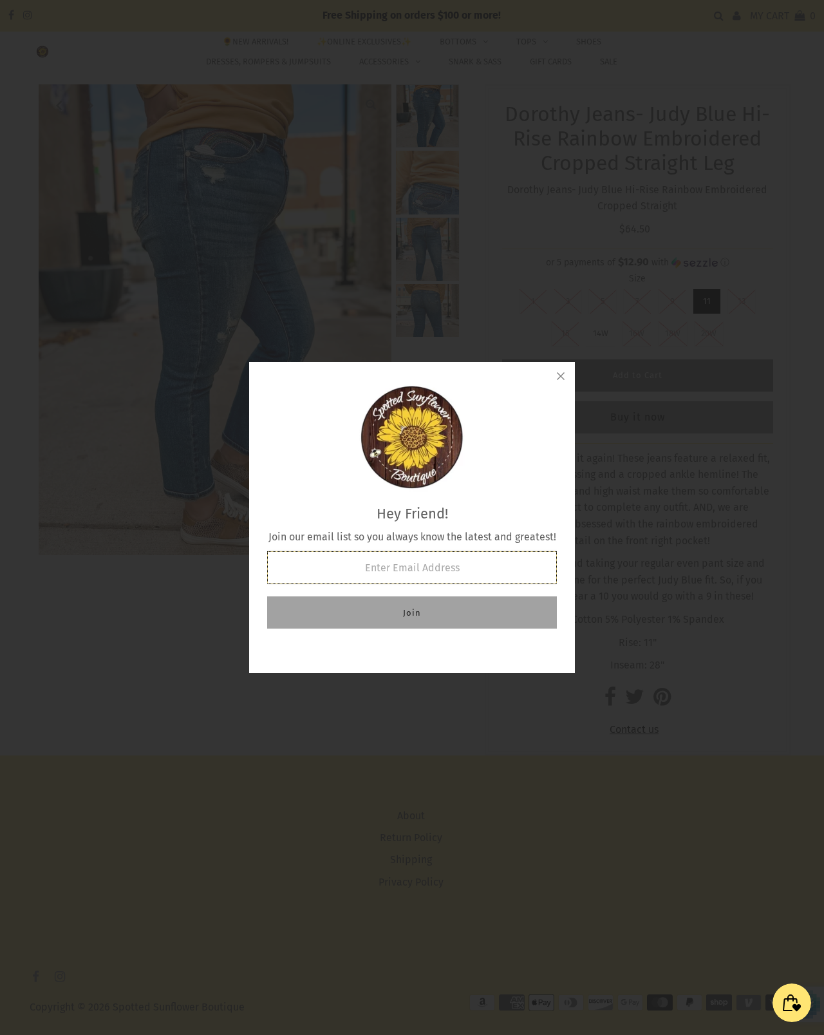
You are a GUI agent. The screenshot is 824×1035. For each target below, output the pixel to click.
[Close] (561, 376)
